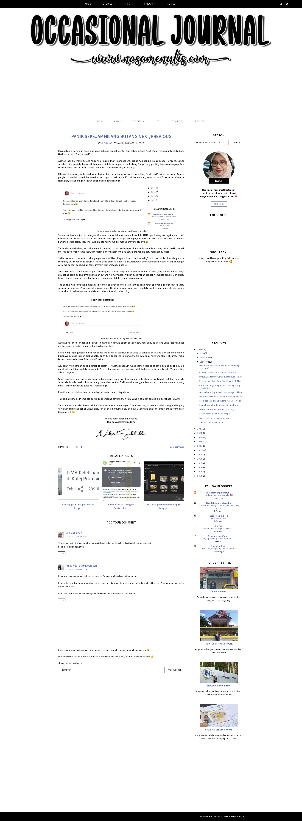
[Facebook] (275, 4)
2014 (199, 471)
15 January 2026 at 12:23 (76, 569)
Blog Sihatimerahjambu (218, 502)
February (204, 357)
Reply (61, 553)
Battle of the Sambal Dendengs (214, 413)
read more (219, 204)
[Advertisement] (94, 89)
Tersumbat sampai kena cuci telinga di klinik (220, 392)
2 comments (178, 447)
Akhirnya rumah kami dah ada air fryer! (217, 372)
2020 (199, 450)
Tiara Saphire (218, 546)
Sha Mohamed (73, 533)
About (89, 4)
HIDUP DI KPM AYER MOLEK (219, 643)
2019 (199, 454)
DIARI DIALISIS (218, 591)
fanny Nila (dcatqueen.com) (82, 565)
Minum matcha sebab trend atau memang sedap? (219, 367)
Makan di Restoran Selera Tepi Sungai (217, 409)
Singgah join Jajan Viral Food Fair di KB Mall (220, 381)
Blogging (107, 143)
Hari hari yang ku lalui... (218, 492)
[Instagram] (281, 4)
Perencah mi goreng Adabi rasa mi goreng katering (219, 386)
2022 (199, 441)
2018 (199, 458)
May (202, 353)
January (204, 361)
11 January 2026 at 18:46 (76, 537)
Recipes (171, 4)
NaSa (210, 816)
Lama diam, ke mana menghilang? (215, 418)
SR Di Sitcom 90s (218, 518)
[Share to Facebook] (72, 447)
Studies (108, 4)
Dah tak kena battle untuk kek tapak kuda (219, 405)
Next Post (66, 670)
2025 (199, 428)
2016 (199, 463)
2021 (199, 445)
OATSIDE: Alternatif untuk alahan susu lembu (220, 376)
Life (128, 4)
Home (100, 121)
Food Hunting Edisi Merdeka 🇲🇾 (218, 495)
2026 (199, 349)
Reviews (148, 4)
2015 (199, 467)
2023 (199, 437)
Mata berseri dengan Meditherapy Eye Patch (221, 396)
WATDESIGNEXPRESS (234, 816)
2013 (199, 475)
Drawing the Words (218, 536)
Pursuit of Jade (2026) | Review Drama (218, 548)
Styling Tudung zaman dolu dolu (218, 538)
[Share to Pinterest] (77, 447)
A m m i (218, 525)
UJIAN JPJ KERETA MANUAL (218, 729)
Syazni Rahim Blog (218, 515)
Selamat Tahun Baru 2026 (211, 422)
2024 (199, 433)
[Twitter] (287, 4)
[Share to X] (67, 447)
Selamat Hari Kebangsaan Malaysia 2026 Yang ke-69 (218, 507)
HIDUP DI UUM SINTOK (218, 685)
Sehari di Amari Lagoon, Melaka (218, 528)
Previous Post (174, 670)
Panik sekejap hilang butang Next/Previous (121, 136)
